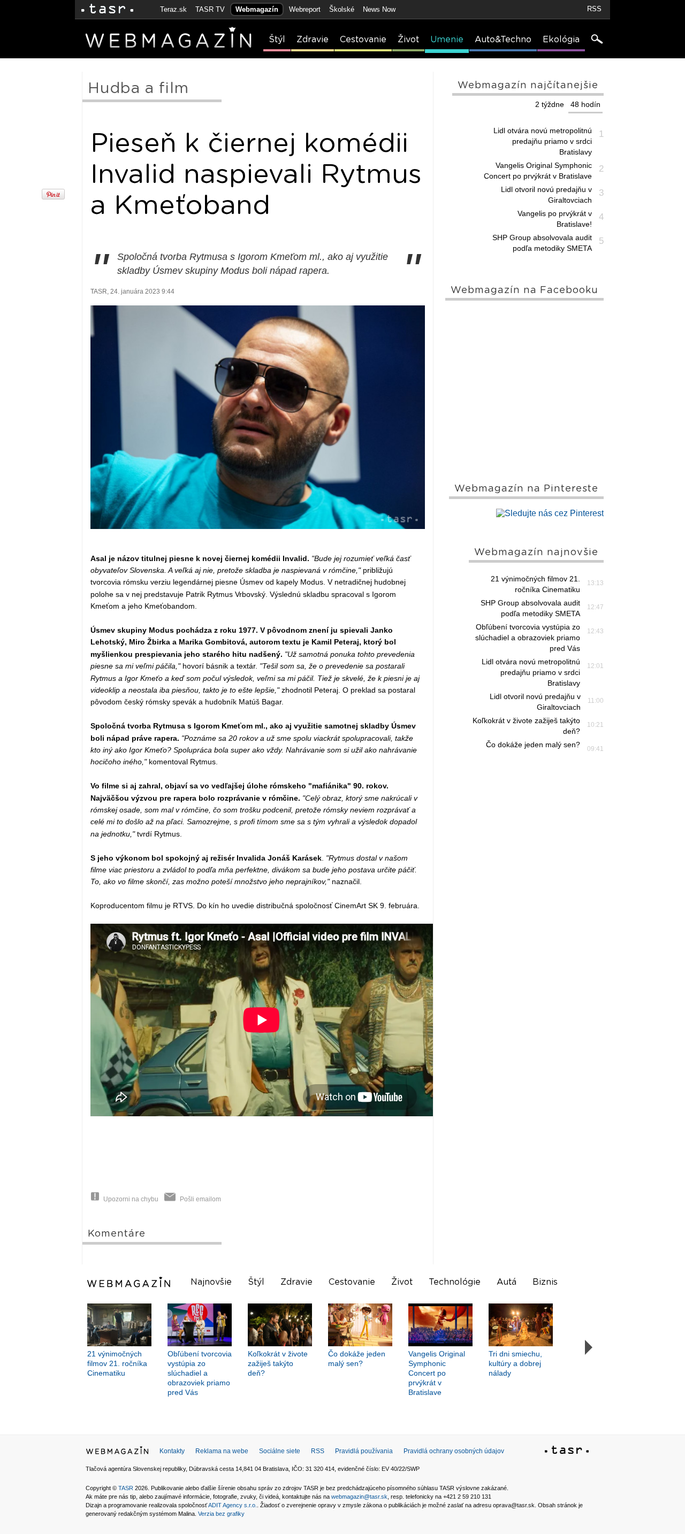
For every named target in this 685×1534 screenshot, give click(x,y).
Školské (341, 9)
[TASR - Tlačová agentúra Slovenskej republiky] (567, 1451)
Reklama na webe (221, 1451)
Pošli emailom (200, 1199)
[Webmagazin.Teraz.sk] (117, 1452)
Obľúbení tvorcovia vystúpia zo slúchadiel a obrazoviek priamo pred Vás (527, 638)
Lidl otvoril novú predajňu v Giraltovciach (546, 194)
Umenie (446, 39)
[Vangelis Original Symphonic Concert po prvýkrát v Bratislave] (440, 1324)
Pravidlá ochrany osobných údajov (454, 1451)
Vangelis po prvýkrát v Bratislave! (554, 218)
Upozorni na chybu (130, 1199)
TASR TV (210, 9)
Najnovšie (211, 1282)
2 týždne (549, 104)
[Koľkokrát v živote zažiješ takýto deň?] (280, 1324)
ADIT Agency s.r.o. (232, 1505)
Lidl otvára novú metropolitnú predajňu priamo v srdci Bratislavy (542, 141)
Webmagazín (256, 9)
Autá (506, 1282)
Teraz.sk (173, 9)
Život (408, 39)
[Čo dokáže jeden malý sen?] (360, 1324)
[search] (596, 40)
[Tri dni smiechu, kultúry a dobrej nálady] (521, 1324)
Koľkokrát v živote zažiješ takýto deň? (526, 725)
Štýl (277, 39)
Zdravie (312, 39)
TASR (125, 1488)
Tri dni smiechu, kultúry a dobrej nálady (515, 1363)
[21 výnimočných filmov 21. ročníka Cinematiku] (119, 1324)
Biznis (545, 1282)
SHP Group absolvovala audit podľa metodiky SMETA (542, 242)
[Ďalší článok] (589, 1347)
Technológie (455, 1282)
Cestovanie (363, 39)
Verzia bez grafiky (221, 1513)
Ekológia (561, 39)
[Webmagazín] (130, 1282)
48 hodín (585, 104)
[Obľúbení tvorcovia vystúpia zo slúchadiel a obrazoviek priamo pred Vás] (200, 1324)
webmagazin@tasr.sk (359, 1496)
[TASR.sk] (107, 9)
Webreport (305, 9)
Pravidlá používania (364, 1451)
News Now (379, 9)
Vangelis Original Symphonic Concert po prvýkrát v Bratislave (538, 170)
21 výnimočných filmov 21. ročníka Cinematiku (535, 584)
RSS (594, 9)
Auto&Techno (503, 39)
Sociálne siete (279, 1451)
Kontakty (172, 1451)
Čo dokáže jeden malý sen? (533, 744)
